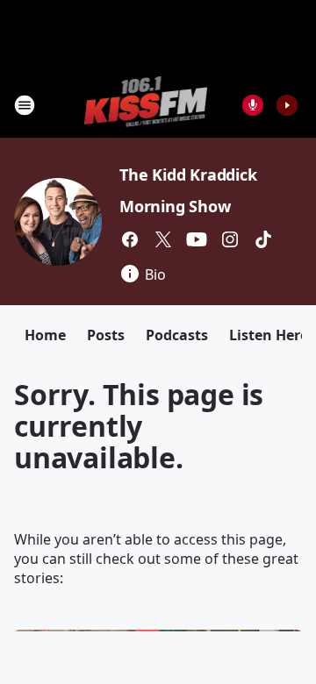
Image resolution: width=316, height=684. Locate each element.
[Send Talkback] (252, 105)
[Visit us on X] (163, 239)
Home (45, 335)
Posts (106, 335)
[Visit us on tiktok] (263, 239)
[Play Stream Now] (287, 105)
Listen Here (268, 335)
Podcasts (177, 335)
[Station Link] (146, 104)
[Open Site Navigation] (24, 105)
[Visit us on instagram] (230, 239)
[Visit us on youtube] (196, 239)
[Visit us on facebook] (129, 239)
